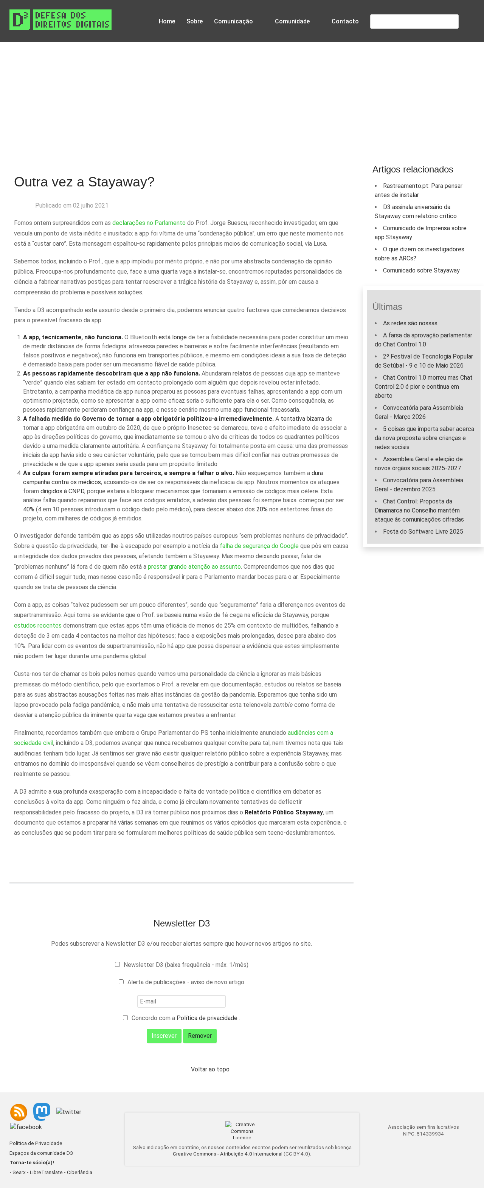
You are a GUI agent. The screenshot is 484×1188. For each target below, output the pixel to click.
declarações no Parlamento (149, 222)
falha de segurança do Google (259, 545)
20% (262, 509)
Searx (19, 1172)
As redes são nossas (410, 323)
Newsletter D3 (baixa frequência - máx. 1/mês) (186, 964)
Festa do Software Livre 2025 (423, 531)
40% (28, 509)
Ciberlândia (79, 1172)
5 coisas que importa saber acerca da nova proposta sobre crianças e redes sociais (424, 438)
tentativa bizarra (302, 418)
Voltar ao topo (210, 1069)
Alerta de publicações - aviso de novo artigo (185, 982)
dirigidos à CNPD (62, 491)
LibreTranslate (46, 1172)
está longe (172, 337)
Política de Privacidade (35, 1143)
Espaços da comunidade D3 (41, 1153)
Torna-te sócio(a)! (31, 1162)
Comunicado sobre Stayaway (421, 270)
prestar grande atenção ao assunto (194, 566)
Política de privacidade (208, 1018)
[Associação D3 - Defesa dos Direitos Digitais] (60, 19)
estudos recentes (38, 625)
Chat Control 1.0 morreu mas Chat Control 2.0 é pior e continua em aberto (424, 386)
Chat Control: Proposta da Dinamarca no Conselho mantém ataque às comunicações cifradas (419, 510)
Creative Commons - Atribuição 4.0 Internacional (227, 1154)
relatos (242, 373)
